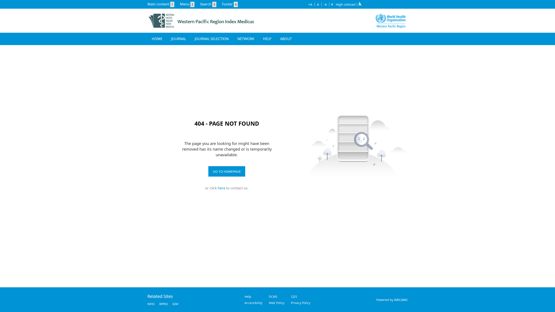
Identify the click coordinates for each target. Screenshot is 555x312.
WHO (151, 304)
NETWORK (245, 38)
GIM (175, 304)
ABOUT (286, 38)
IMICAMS (401, 300)
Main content (158, 4)
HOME (157, 38)
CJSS (294, 296)
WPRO (163, 304)
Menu (184, 4)
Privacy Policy (300, 303)
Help (248, 296)
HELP (267, 38)
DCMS (273, 296)
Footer (227, 4)
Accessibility (253, 303)
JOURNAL (178, 38)
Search (205, 4)
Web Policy (276, 303)
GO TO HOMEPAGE (227, 171)
